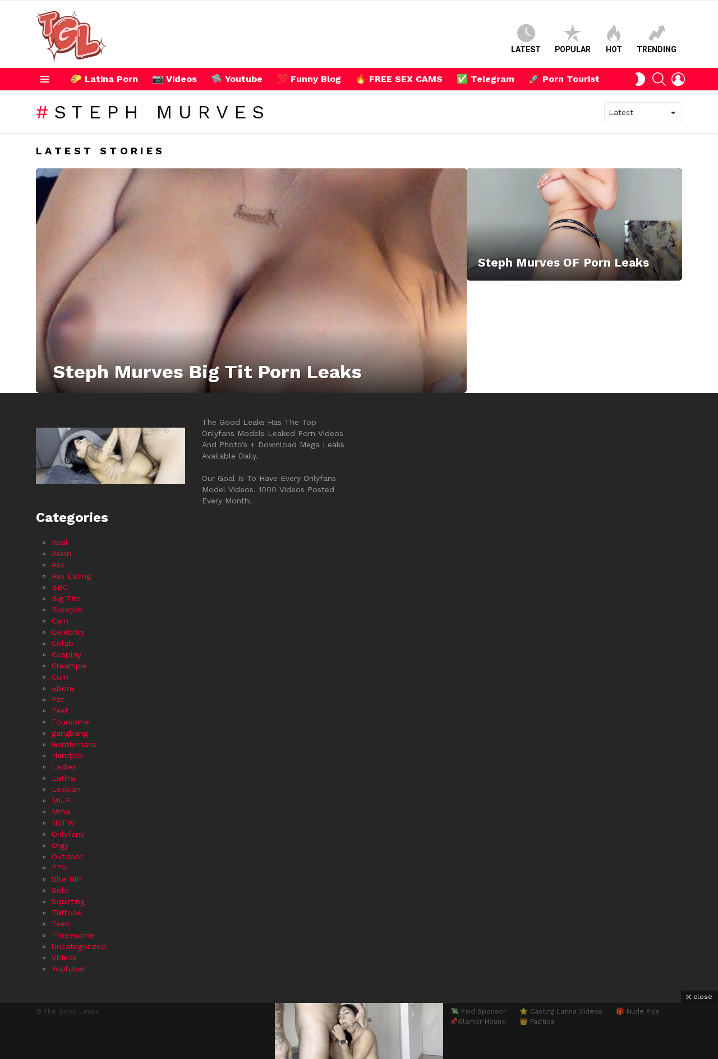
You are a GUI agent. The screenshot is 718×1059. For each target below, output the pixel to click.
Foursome (70, 721)
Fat (58, 699)
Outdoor (67, 856)
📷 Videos (174, 79)
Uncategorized (79, 946)
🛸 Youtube (237, 79)
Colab (62, 643)
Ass (58, 564)
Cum (60, 676)
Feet (60, 710)
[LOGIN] (678, 79)
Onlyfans (68, 833)
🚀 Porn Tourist (564, 79)
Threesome (73, 934)
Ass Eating (71, 575)
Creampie (69, 665)
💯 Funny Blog (309, 79)
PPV (59, 867)
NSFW (63, 822)
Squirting (68, 901)
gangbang (70, 732)
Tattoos (66, 912)
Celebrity (68, 631)
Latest (526, 49)
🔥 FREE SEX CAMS (399, 79)
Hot (614, 49)
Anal (60, 542)
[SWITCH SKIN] (640, 79)
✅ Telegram (485, 79)
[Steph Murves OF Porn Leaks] (574, 224)
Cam (60, 620)
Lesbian (66, 789)
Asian (61, 553)
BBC (60, 587)
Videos (64, 957)
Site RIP (66, 878)
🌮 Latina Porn (104, 79)
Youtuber (68, 968)
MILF (61, 800)
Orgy (60, 845)
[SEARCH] (659, 79)
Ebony (63, 688)
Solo (60, 890)
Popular (573, 49)
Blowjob (67, 609)
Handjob (67, 755)
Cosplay (66, 654)
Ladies (64, 766)
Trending (656, 49)
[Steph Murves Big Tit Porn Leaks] (251, 280)
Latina (63, 777)
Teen (61, 923)
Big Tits (66, 598)
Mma (61, 811)
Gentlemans (74, 744)
